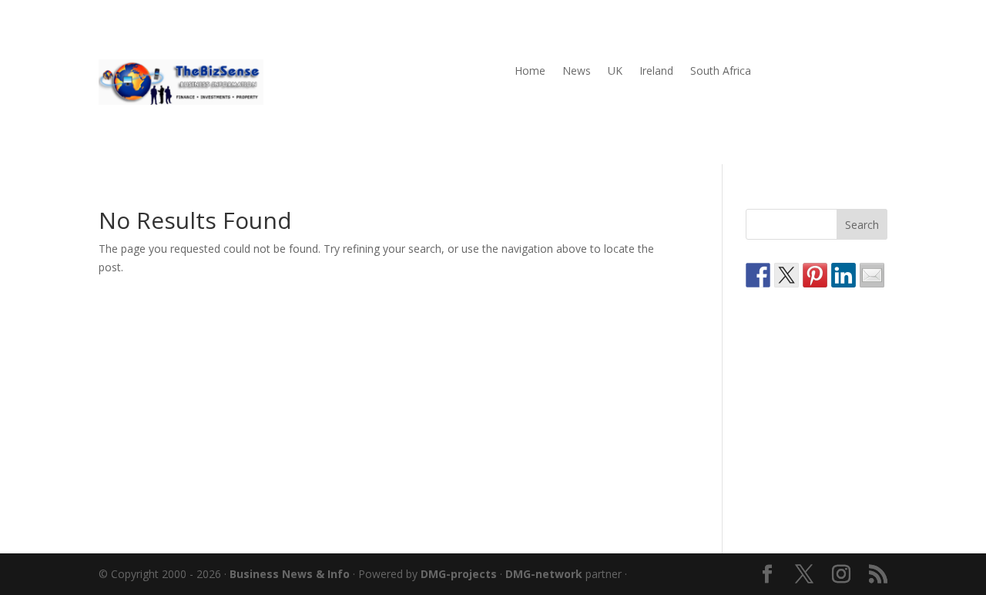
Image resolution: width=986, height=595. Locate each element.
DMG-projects (459, 573)
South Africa (720, 72)
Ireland (656, 72)
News (576, 72)
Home (530, 72)
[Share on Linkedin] (843, 275)
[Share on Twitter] (786, 275)
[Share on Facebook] (758, 275)
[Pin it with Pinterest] (815, 275)
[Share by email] (872, 275)
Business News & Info (290, 573)
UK (615, 72)
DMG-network (543, 573)
